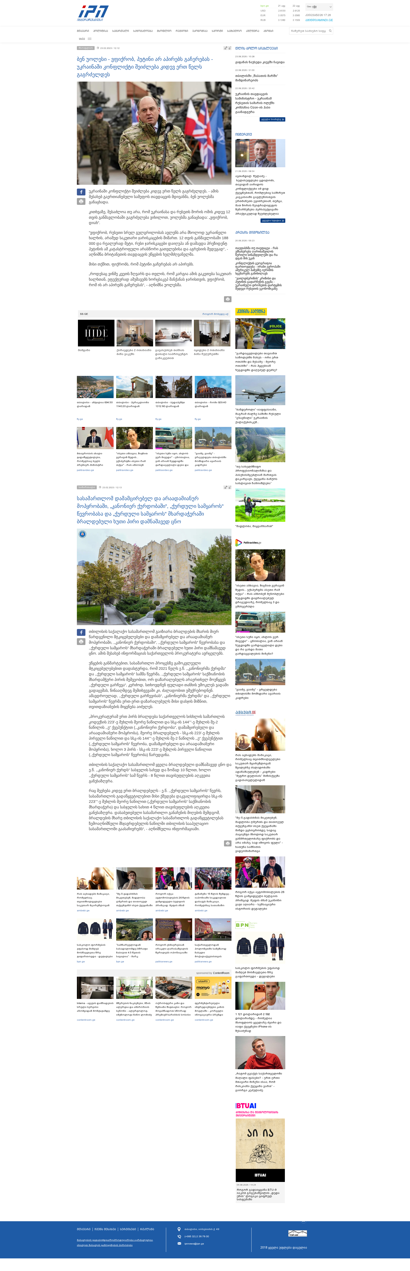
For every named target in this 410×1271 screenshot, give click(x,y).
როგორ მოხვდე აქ (215, 313)
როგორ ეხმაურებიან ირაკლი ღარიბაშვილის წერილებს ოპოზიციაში (171, 948)
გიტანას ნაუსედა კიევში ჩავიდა (260, 62)
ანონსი (268, 30)
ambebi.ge (83, 910)
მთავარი (83, 30)
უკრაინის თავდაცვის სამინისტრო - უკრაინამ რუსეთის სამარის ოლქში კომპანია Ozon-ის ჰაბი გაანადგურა (254, 103)
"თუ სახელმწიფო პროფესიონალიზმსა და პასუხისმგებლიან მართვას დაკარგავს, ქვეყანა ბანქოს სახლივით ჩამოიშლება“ (256, 475)
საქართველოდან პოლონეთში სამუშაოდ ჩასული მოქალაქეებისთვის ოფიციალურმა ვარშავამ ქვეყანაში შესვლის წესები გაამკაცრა (212, 956)
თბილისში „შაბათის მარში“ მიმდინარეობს (256, 78)
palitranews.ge (163, 961)
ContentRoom (221, 973)
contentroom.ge (86, 1019)
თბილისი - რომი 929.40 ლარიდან (210, 404)
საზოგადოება (143, 30)
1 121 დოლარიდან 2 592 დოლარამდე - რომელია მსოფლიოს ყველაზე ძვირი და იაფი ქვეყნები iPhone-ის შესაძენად (258, 1022)
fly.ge (80, 419)
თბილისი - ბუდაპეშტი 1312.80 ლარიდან (170, 404)
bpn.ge (265, 5)
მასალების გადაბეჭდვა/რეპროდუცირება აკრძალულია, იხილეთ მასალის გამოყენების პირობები (115, 1243)
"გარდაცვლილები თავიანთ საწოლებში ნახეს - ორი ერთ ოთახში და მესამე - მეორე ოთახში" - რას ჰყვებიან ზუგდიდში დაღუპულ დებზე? (256, 362)
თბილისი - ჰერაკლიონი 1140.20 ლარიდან (132, 404)
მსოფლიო (164, 30)
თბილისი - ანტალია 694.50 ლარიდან (95, 404)
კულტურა (252, 30)
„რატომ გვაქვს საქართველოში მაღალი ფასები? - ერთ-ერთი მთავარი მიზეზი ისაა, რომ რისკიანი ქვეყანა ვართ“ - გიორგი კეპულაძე (258, 1082)
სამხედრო (234, 30)
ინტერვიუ (243, 134)
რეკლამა (147, 1229)
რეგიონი (182, 30)
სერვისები (128, 1229)
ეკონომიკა (200, 30)
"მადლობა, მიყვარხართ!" (254, 526)
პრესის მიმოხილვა (252, 232)
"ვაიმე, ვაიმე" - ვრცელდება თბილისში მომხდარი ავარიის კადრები (210, 459)
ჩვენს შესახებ (105, 1229)
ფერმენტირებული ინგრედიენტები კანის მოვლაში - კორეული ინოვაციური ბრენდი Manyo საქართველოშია (211, 1011)
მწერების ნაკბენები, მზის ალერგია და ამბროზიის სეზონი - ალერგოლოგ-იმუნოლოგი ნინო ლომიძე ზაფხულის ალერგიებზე (134, 1011)
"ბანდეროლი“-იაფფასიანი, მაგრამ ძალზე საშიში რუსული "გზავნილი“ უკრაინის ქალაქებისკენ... (258, 416)
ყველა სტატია (271, 220)
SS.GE (84, 313)
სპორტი (217, 30)
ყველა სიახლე (271, 119)
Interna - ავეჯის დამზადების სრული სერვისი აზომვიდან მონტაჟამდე (95, 1007)
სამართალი (120, 30)
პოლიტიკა (100, 30)
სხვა (82, 38)
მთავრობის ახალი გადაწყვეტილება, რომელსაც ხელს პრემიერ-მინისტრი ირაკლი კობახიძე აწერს (93, 461)
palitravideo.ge (85, 470)
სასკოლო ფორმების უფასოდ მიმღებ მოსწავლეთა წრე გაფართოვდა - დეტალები (95, 950)
